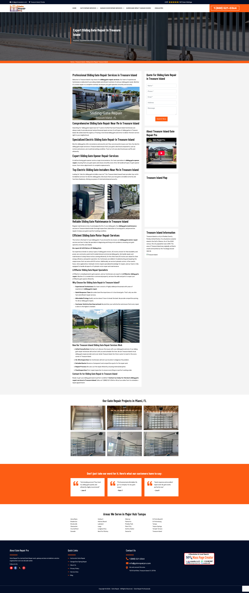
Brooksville (74, 524)
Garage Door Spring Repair (78, 562)
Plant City (128, 526)
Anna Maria (74, 519)
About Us (73, 565)
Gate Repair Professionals (142, 589)
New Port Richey (103, 531)
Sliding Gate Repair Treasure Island (97, 62)
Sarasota (128, 531)
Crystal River (75, 529)
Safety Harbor (129, 529)
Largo (99, 526)
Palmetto (128, 521)
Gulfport (100, 519)
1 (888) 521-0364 (225, 8)
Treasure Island (80, 62)
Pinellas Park (129, 524)
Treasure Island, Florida (38, 2)
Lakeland (100, 524)
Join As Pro (159, 8)
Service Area (74, 572)
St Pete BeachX (158, 519)
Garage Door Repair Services (111, 8)
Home (74, 8)
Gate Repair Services (88, 8)
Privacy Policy (74, 568)
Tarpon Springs (157, 526)
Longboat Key (102, 529)
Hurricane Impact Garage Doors (138, 8)
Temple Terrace (157, 529)
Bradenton (74, 521)
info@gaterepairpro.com (19, 2)
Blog (71, 575)
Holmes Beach (102, 521)
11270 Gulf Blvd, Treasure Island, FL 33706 (142, 571)
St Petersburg (157, 521)
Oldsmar (127, 519)
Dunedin (73, 531)
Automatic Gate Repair (77, 558)
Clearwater (74, 526)
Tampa (155, 524)
